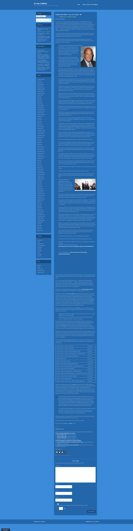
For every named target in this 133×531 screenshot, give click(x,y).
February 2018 (40, 148)
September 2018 (41, 135)
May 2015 (39, 206)
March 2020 (40, 104)
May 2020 (39, 100)
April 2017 (39, 165)
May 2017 (39, 163)
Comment (57, 465)
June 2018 (39, 141)
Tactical (39, 256)
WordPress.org (40, 272)
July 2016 (39, 181)
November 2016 (41, 174)
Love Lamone (40, 64)
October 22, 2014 (63, 16)
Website (57, 497)
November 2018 (41, 132)
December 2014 (40, 214)
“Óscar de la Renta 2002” (62, 437)
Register (39, 265)
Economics (39, 240)
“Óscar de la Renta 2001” (62, 436)
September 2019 (41, 114)
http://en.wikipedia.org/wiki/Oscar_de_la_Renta (65, 433)
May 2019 (39, 121)
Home (79, 4)
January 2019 (40, 128)
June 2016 (39, 183)
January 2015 (40, 213)
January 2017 (40, 170)
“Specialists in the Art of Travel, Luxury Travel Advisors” (68, 445)
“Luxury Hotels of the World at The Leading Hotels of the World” (70, 442)
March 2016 (40, 188)
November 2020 (41, 89)
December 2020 (40, 88)
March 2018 (40, 146)
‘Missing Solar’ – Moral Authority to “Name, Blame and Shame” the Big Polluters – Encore (43, 56)
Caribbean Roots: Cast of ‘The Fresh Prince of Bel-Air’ (43, 62)
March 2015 (40, 209)
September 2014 (41, 220)
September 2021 (41, 79)
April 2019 (39, 123)
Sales (67, 455)
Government (40, 243)
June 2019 (39, 119)
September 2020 (41, 93)
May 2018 (39, 142)
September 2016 (41, 178)
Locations (39, 249)
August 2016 (40, 179)
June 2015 (39, 204)
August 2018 (40, 137)
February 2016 (40, 190)
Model (60, 455)
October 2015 (40, 197)
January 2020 (40, 107)
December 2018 (40, 130)
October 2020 (40, 91)
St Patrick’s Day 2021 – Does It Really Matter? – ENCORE (43, 37)
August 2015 (40, 200)
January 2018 (40, 149)
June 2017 (39, 162)
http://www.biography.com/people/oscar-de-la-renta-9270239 (68, 440)
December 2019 (40, 109)
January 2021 (40, 86)
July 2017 (39, 160)
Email (56, 490)
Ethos (38, 242)
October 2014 (40, 218)
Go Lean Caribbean (41, 521)
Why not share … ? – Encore (43, 31)
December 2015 (40, 193)
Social (38, 252)
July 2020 (39, 97)
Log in (38, 267)
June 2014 (39, 225)
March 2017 (40, 167)
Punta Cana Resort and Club (87, 289)
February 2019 (40, 126)
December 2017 (40, 151)
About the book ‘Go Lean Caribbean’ (90, 4)
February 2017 (40, 169)
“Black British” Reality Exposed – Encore (42, 40)
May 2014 (39, 227)
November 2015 (41, 195)
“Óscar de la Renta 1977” (62, 434)
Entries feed (40, 269)
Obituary (63, 455)
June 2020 (39, 98)
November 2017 (41, 153)
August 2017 (40, 158)
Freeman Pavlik (40, 50)
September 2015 (41, 199)
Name (57, 483)
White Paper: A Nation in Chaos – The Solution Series (43, 68)
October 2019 (40, 112)
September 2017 (41, 156)
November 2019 (41, 111)
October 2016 (40, 176)
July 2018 (39, 139)
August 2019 (40, 116)
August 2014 (40, 222)
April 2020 (39, 102)
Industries (39, 247)
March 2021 (40, 82)
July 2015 (39, 202)
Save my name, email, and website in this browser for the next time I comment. (71, 505)
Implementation (41, 245)
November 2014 (41, 216)
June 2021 (39, 81)
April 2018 (39, 144)
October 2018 (40, 133)
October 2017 (40, 155)
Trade (69, 455)
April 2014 (39, 229)
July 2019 (39, 118)
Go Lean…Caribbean (40, 3)
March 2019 (40, 125)
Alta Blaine (39, 54)
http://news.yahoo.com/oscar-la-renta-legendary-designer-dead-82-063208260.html (76, 246)
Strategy (39, 254)
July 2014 (39, 223)
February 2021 (40, 84)
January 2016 (40, 192)
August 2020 (40, 95)
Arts (57, 455)
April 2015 (39, 207)
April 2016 (39, 186)
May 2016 (39, 185)
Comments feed (41, 270)
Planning (39, 250)
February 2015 (40, 211)
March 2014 (40, 230)
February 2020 (40, 105)
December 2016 (40, 172)
